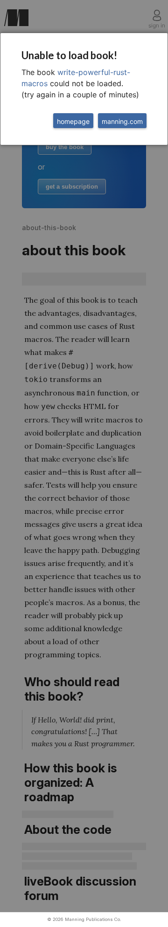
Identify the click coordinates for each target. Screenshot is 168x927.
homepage (73, 121)
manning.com (122, 121)
